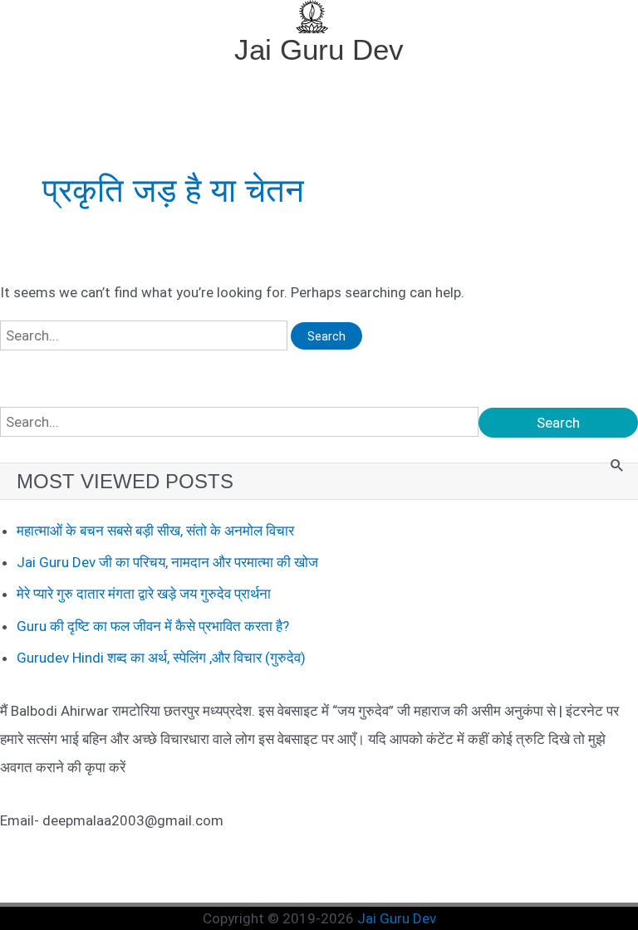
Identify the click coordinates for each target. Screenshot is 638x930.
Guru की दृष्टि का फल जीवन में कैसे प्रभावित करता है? (153, 626)
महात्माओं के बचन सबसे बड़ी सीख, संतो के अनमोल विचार (155, 530)
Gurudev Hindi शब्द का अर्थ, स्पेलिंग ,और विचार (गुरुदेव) (161, 657)
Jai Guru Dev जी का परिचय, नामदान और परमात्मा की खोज (167, 562)
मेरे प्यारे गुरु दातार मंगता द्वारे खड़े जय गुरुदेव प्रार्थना (144, 593)
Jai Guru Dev (319, 49)
